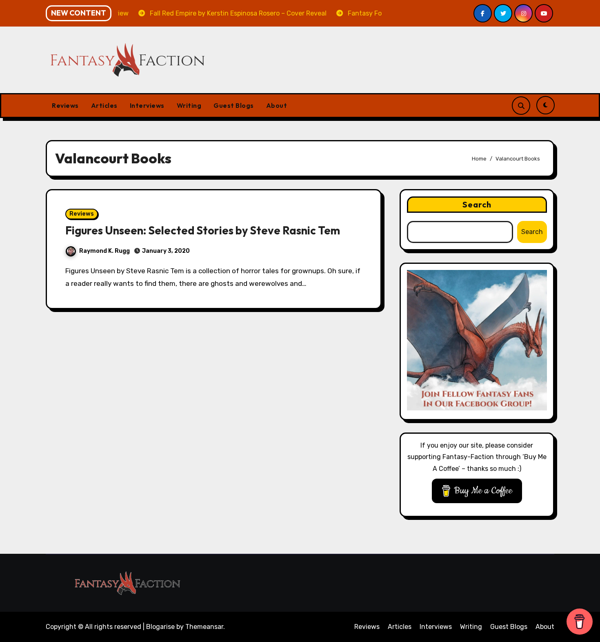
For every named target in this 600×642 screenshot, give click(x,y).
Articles (104, 105)
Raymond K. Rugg (104, 250)
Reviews (65, 105)
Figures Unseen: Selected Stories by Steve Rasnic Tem (202, 230)
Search (477, 204)
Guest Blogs (233, 105)
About (276, 105)
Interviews (147, 105)
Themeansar (204, 627)
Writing (189, 105)
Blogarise (160, 627)
